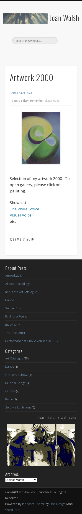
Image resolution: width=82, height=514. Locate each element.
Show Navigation (66, 40)
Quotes (10, 391)
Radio (9, 399)
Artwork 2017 (14, 275)
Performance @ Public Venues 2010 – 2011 (34, 341)
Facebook (31, 52)
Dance (9, 300)
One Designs (58, 504)
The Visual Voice (24, 209)
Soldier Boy (13, 308)
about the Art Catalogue (21, 292)
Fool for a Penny (16, 316)
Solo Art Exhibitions (18, 407)
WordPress (12, 510)
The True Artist (15, 333)
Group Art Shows (16, 375)
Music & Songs (15, 383)
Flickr (40, 52)
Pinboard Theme (33, 504)
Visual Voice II (22, 215)
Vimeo (49, 52)
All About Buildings (17, 284)
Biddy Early (12, 324)
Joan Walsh (64, 17)
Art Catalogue (22, 93)
